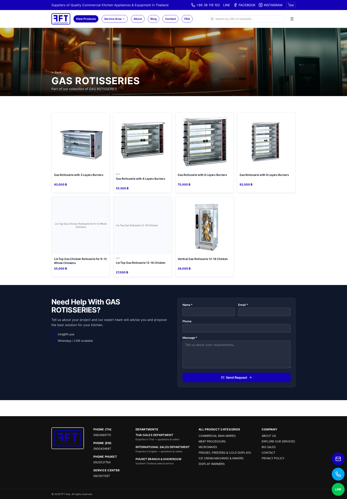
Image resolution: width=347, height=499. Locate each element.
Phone (187, 321)
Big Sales (269, 447)
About (138, 18)
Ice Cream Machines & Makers (221, 458)
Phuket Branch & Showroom (158, 459)
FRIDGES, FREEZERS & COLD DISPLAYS (225, 452)
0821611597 (101, 476)
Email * (243, 304)
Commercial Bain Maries (217, 435)
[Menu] (292, 18)
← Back (56, 72)
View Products (86, 18)
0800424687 (102, 448)
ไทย (291, 5)
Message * (190, 337)
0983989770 (102, 435)
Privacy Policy (273, 458)
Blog (153, 18)
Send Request (236, 377)
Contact (170, 18)
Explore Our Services (278, 441)
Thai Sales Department (154, 435)
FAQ (187, 18)
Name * (188, 304)
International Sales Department (163, 447)
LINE (226, 5)
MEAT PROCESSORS (212, 441)
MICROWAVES (208, 447)
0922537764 (102, 462)
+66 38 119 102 (208, 5)
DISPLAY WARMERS (212, 464)
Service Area (112, 18)
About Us (269, 435)
